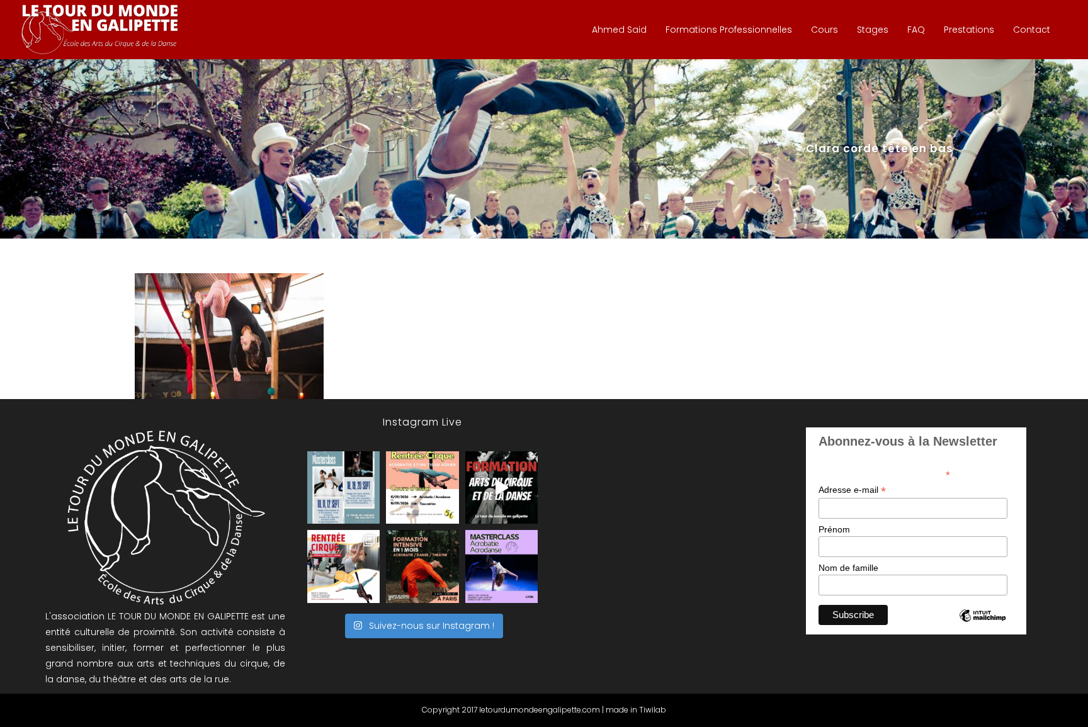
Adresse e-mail (852, 490)
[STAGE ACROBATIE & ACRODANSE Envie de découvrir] (501, 566)
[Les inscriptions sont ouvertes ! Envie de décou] (422, 487)
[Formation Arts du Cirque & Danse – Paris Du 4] (422, 566)
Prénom (834, 529)
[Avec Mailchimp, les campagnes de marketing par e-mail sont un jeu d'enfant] (982, 626)
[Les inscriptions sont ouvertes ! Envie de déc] (343, 566)
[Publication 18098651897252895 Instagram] (343, 487)
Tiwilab (652, 709)
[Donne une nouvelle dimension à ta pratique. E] (501, 487)
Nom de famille (848, 568)
